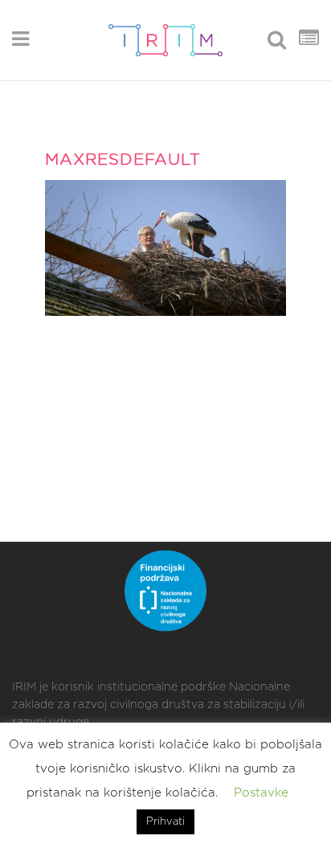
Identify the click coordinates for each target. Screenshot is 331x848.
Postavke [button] (261, 793)
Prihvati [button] (165, 822)
